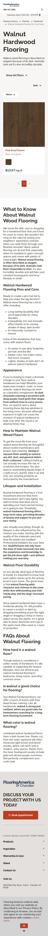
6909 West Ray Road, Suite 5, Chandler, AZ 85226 (22, 886)
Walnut (9, 94)
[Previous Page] (18, 184)
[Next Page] (29, 184)
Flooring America (10, 21)
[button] (14, 94)
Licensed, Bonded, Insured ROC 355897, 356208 (23, 836)
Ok (24, 926)
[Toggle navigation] (42, 9)
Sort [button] (35, 85)
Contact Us (9, 870)
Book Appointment (22, 815)
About (6, 863)
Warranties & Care (13, 856)
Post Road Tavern (15, 150)
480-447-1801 (9, 10)
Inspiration (9, 848)
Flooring (25, 21)
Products (8, 841)
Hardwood (38, 21)
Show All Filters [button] (15, 75)
